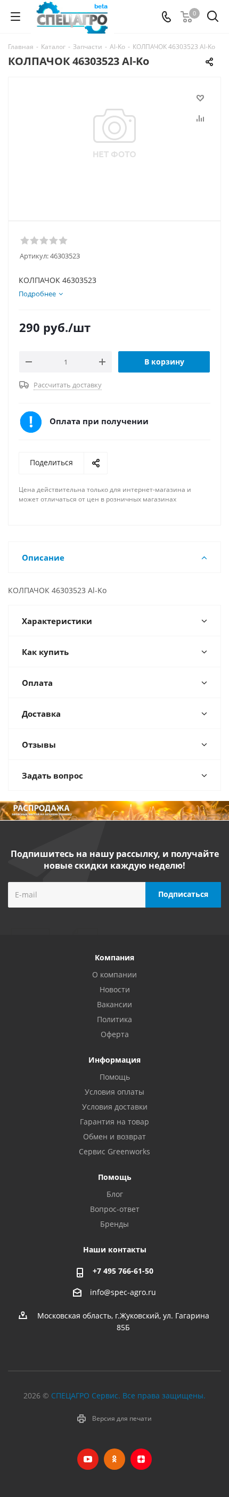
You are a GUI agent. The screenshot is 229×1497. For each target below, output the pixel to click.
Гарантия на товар (114, 1121)
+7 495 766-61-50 (123, 1271)
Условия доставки (115, 1107)
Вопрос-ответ (115, 1209)
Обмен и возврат (114, 1136)
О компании (114, 974)
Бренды (114, 1224)
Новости (115, 989)
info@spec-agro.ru (123, 1292)
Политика (114, 1019)
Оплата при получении (99, 421)
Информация (114, 1060)
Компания (114, 957)
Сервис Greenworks (114, 1151)
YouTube (88, 1459)
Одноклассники (114, 1459)
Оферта (115, 1034)
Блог (115, 1194)
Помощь (115, 1077)
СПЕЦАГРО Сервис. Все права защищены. (128, 1395)
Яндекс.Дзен (141, 1459)
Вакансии (114, 1004)
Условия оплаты (114, 1092)
